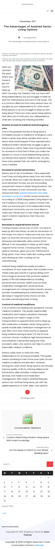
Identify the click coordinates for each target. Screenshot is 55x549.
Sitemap (39, 545)
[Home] (19, 37)
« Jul (4, 513)
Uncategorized (27, 398)
